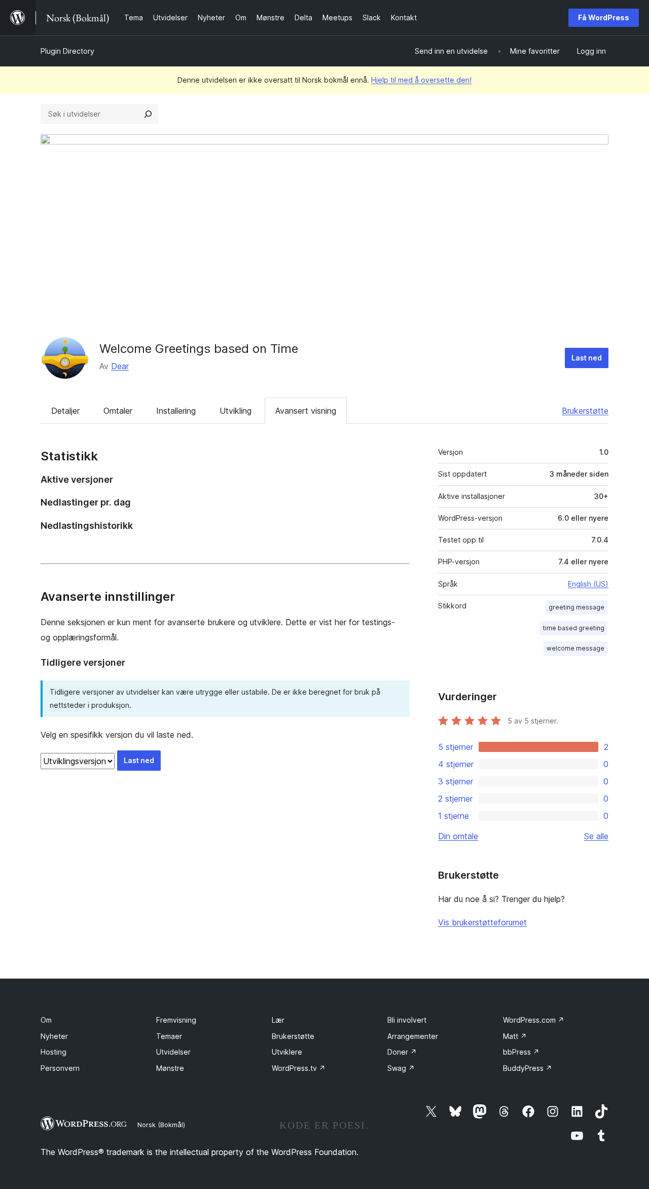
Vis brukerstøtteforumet (482, 922)
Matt (515, 1036)
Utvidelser (173, 1052)
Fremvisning (176, 1020)
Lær (278, 1020)
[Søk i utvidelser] (148, 114)
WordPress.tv (299, 1068)
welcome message (575, 648)
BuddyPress (527, 1068)
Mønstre (170, 1068)
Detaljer (65, 411)
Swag (401, 1068)
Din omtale (458, 836)
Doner (402, 1052)
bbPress (521, 1052)
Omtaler (117, 411)
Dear (120, 366)
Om (46, 1020)
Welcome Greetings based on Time (198, 348)
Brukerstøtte (585, 411)
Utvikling (235, 411)
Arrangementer (412, 1036)
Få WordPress (603, 17)
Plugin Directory (67, 51)
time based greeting (573, 628)
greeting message (576, 607)
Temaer (169, 1036)
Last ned (586, 357)
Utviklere (287, 1052)
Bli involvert (406, 1020)
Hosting (53, 1052)
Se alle (596, 836)
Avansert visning (305, 411)
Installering (176, 411)
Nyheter (54, 1036)
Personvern (60, 1068)
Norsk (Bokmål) (161, 1125)
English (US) (588, 584)
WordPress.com (533, 1020)
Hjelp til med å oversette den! (421, 80)
